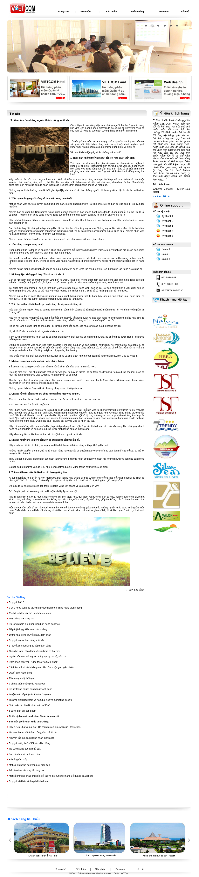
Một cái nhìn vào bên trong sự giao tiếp (29, 765)
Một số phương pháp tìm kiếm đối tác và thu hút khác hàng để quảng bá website (50, 776)
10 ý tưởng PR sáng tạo (21, 618)
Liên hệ (140, 869)
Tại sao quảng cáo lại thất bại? (24, 748)
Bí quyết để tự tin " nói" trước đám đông (29, 743)
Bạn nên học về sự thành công (24, 754)
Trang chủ (63, 11)
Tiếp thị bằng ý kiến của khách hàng (27, 629)
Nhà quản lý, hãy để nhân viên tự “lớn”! (29, 705)
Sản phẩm (111, 11)
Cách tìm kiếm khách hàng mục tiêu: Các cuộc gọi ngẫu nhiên (41, 667)
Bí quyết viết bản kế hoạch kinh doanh (28, 781)
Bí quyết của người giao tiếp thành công (29, 645)
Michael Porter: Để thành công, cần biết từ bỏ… (33, 732)
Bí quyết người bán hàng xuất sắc (26, 640)
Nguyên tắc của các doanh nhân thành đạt (31, 738)
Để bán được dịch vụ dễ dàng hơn (26, 770)
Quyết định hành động (20, 673)
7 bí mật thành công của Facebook (26, 683)
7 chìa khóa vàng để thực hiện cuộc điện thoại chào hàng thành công (45, 607)
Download (163, 11)
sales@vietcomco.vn (172, 290)
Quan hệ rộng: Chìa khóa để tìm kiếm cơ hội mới (34, 651)
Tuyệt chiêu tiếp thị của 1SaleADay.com (29, 694)
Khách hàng (137, 11)
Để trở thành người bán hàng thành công (30, 689)
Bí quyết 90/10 (16, 602)
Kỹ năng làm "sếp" (18, 759)
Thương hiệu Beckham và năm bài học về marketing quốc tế (40, 700)
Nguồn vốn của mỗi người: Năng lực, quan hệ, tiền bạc (37, 656)
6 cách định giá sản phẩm (22, 710)
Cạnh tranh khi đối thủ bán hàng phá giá (29, 613)
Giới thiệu (85, 11)
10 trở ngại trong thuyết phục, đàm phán (29, 635)
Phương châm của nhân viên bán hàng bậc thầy (34, 624)
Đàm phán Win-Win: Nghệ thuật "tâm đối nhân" (33, 662)
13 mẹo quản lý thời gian (21, 678)
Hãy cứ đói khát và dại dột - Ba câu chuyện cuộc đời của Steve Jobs (44, 727)
